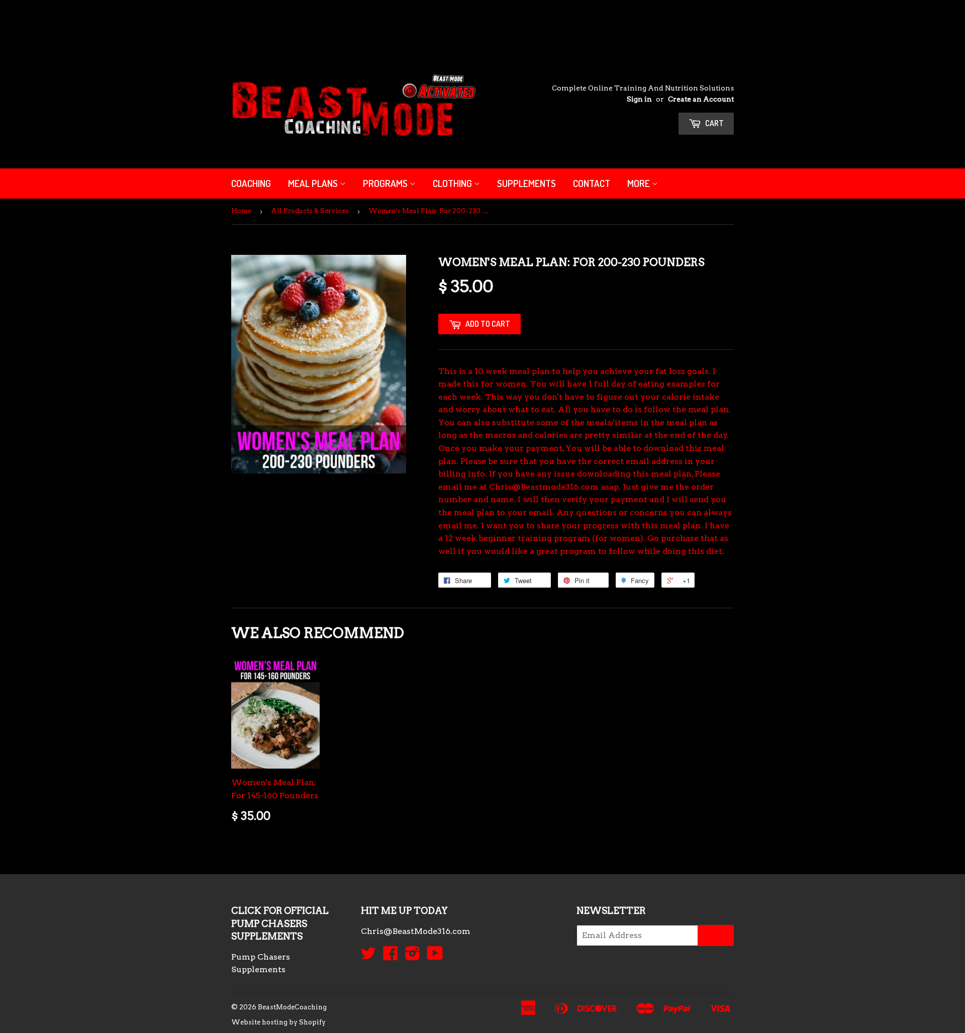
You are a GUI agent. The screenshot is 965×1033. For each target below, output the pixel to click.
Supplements (526, 183)
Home (241, 211)
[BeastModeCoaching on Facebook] (390, 956)
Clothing (453, 183)
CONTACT (591, 183)
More (639, 183)
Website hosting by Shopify (278, 1022)
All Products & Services (310, 211)
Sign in (639, 99)
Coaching (251, 183)
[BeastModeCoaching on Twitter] (368, 956)
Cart (714, 123)
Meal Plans (314, 183)
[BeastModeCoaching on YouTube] (435, 956)
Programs (386, 183)
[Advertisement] (183, 22)
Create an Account (701, 99)
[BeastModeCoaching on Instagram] (412, 956)
